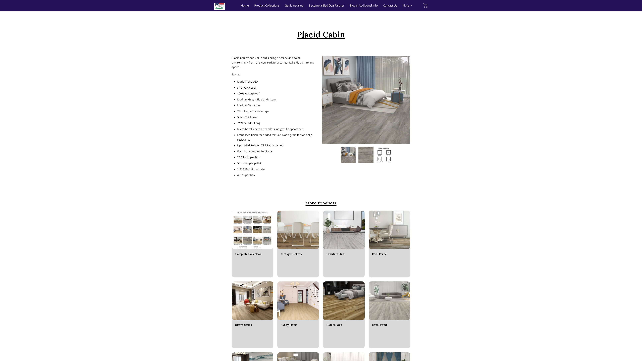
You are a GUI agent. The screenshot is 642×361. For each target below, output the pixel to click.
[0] (425, 6)
